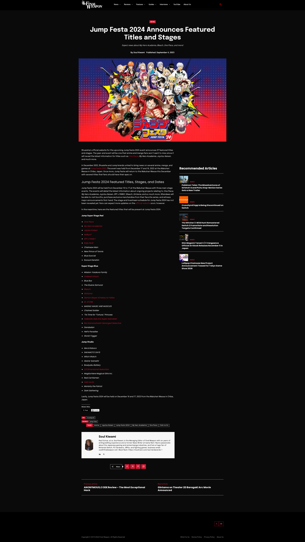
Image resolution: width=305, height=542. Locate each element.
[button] (221, 4)
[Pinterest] (138, 466)
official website (143, 203)
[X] (104, 454)
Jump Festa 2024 (123, 425)
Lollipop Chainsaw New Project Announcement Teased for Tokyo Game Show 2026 (202, 266)
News (152, 22)
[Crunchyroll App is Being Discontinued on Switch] (183, 199)
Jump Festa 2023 (98, 169)
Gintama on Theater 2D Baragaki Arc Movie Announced (184, 489)
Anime (96, 425)
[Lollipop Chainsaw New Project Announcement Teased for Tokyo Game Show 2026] (183, 257)
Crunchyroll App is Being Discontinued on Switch (202, 206)
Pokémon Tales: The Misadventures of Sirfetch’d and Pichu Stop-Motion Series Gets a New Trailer (202, 188)
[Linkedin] (100, 454)
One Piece (154, 425)
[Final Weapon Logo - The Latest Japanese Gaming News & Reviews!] (94, 4)
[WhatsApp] (143, 466)
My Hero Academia (139, 425)
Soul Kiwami (139, 53)
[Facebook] (127, 466)
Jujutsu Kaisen (107, 425)
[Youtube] (221, 524)
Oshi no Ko (164, 425)
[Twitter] (216, 524)
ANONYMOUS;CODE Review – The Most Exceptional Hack (114, 489)
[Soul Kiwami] (90, 445)
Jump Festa (93, 421)
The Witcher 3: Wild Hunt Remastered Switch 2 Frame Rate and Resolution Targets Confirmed (200, 225)
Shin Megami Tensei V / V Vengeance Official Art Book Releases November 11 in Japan (202, 246)
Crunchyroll (90, 417)
